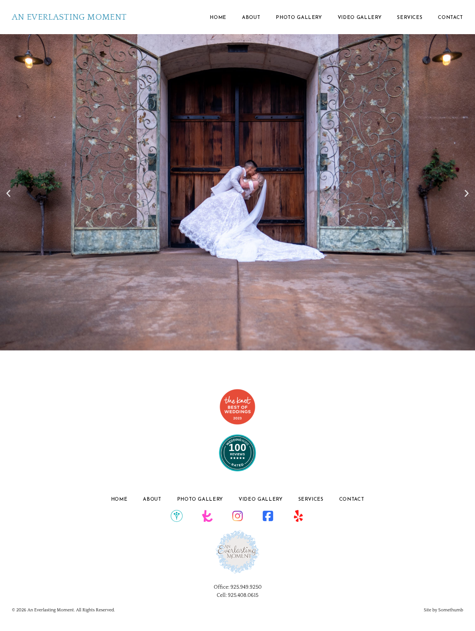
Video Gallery (359, 17)
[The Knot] (207, 516)
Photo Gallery (299, 17)
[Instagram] (237, 516)
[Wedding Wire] (176, 516)
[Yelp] (298, 516)
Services (409, 17)
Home (218, 17)
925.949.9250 (246, 587)
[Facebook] (268, 516)
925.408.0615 (243, 595)
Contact (450, 17)
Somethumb (450, 610)
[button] (8, 193)
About (251, 17)
